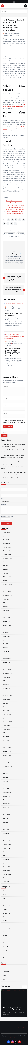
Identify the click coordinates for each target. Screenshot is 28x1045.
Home (4, 11)
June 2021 (5, 707)
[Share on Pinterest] (23, 219)
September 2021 (7, 695)
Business (5, 894)
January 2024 (6, 621)
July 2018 (5, 818)
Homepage (6, 971)
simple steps (14, 236)
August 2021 (6, 699)
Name (5, 398)
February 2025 (7, 577)
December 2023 (7, 625)
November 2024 (7, 588)
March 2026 (6, 543)
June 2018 (5, 822)
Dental (5, 909)
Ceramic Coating (7, 902)
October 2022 (7, 669)
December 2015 (7, 878)
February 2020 (7, 747)
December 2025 (7, 554)
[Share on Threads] (11, 223)
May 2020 (6, 740)
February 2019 (7, 792)
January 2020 (6, 751)
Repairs (5, 935)
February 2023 (7, 658)
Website (5, 413)
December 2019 (7, 755)
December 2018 (7, 800)
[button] (23, 986)
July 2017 (5, 855)
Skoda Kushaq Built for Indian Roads (13, 477)
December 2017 (7, 844)
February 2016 (7, 874)
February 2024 (7, 617)
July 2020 (5, 733)
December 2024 (7, 584)
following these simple (14, 231)
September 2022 (7, 673)
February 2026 (7, 547)
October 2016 (6, 866)
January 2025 (6, 580)
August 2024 (6, 599)
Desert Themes (14, 1037)
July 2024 (5, 603)
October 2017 (6, 852)
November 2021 (7, 692)
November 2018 (7, 803)
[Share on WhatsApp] (19, 219)
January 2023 (6, 662)
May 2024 (5, 606)
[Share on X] (12, 219)
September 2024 (7, 595)
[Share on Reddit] (4, 223)
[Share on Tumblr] (7, 223)
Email (4, 406)
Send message (6, 523)
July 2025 (5, 565)
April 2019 (6, 785)
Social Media (6, 946)
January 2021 (6, 718)
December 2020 (7, 721)
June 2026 (6, 536)
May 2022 (5, 684)
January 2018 (6, 840)
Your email (3, 493)
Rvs (4, 939)
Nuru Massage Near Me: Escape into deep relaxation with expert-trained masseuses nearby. (13, 466)
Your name (3, 487)
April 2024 (6, 610)
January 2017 (6, 863)
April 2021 (6, 710)
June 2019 (5, 777)
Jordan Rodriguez (9, 33)
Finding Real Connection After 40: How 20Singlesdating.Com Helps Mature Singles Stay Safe (15, 207)
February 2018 (7, 837)
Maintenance (6, 931)
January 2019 (6, 796)
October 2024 (7, 591)
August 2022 (6, 677)
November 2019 (7, 759)
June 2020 (6, 736)
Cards (4, 898)
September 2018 (7, 811)
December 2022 (7, 666)
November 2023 (7, 629)
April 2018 (6, 829)
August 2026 (6, 532)
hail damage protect (10, 233)
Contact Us (6, 967)
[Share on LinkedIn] (16, 219)
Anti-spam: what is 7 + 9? (7, 516)
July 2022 (5, 681)
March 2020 (6, 744)
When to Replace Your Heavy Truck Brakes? (15, 461)
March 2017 (6, 859)
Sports (5, 950)
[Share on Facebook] (8, 219)
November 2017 (7, 848)
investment (21, 233)
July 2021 (5, 703)
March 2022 (6, 688)
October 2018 (6, 807)
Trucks (5, 957)
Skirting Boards (7, 943)
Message (3, 504)
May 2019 (5, 781)
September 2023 (7, 632)
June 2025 (5, 569)
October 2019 (6, 762)
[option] (14, 1003)
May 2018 (5, 826)
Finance (5, 917)
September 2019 (7, 766)
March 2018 (6, 833)
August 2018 (6, 814)
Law (4, 924)
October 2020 (7, 725)
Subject (3, 499)
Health (5, 920)
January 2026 (6, 551)
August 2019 (6, 770)
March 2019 (6, 788)
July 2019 (5, 774)
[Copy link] (15, 223)
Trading (5, 954)
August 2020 (6, 729)
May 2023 (5, 647)
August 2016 (6, 870)
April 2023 (6, 651)
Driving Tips (6, 913)
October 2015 (6, 881)
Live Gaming (6, 928)
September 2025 (7, 558)
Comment (5, 386)
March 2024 (6, 614)
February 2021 (7, 714)
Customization (7, 905)
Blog (4, 979)
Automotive (17, 33)
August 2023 (6, 636)
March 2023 (6, 655)
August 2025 (6, 562)
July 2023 (5, 640)
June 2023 (5, 643)
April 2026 (6, 539)
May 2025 (5, 573)
